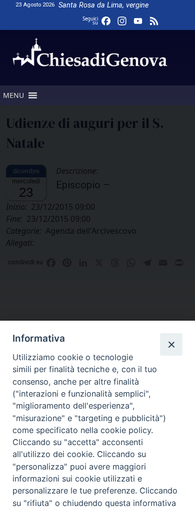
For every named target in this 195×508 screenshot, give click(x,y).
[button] (13, 95)
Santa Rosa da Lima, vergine (103, 5)
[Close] (171, 344)
